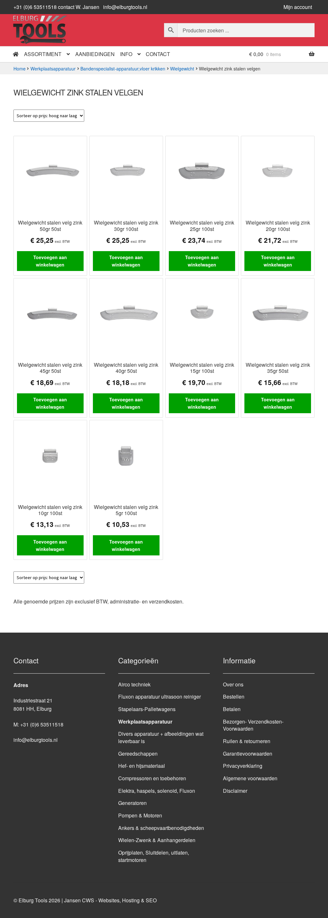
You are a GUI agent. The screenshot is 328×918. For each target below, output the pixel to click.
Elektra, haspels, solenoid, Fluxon (156, 790)
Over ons (233, 684)
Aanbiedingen (95, 54)
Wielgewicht (182, 68)
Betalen (232, 709)
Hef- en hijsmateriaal (141, 765)
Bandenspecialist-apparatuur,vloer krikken (122, 68)
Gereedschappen (138, 753)
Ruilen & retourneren (246, 741)
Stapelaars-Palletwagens (147, 709)
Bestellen (233, 696)
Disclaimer (235, 790)
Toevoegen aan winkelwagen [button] (50, 261)
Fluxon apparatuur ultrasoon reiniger (159, 696)
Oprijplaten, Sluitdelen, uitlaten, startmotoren (153, 856)
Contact (158, 54)
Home (19, 68)
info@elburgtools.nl (125, 7)
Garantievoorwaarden (247, 753)
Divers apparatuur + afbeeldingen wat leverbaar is (160, 737)
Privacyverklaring (242, 765)
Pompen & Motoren (140, 815)
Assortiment (43, 54)
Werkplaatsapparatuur (53, 68)
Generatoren (132, 803)
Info (126, 54)
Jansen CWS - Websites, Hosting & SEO (110, 900)
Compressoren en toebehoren (152, 778)
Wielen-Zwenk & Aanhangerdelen (156, 840)
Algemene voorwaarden (250, 778)
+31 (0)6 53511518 (41, 724)
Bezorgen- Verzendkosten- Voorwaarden (253, 725)
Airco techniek (134, 684)
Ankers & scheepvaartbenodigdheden (161, 828)
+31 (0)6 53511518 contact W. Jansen (56, 7)
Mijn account (297, 7)
